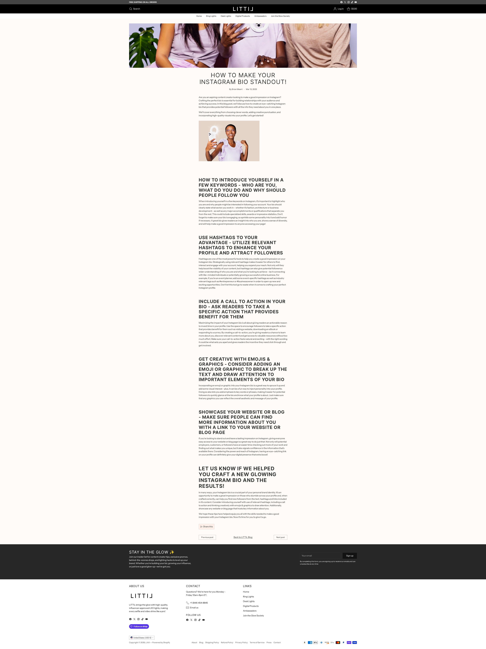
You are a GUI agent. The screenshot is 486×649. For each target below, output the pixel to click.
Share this (208, 526)
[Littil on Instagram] (348, 2)
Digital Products (251, 606)
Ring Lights (248, 596)
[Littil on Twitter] (345, 2)
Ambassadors (249, 610)
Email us (194, 607)
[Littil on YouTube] (355, 2)
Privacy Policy (241, 642)
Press (269, 642)
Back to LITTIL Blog (243, 537)
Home (246, 591)
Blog (201, 642)
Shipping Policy (212, 642)
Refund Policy (227, 642)
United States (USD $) (142, 638)
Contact (277, 642)
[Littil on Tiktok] (352, 2)
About (194, 642)
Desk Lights (249, 601)
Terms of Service (257, 642)
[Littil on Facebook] (341, 2)
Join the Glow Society (253, 615)
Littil (148, 642)
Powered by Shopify (161, 642)
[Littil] (243, 9)
